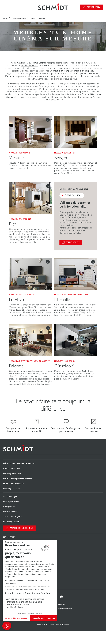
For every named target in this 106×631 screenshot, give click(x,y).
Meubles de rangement (19, 18)
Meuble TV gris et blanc (20, 219)
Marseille (62, 299)
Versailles (17, 157)
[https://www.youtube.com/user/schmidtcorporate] (61, 596)
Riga (12, 223)
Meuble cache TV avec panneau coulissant (29, 361)
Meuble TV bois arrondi (20, 153)
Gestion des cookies (58, 604)
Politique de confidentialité (63, 608)
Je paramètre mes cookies (16, 618)
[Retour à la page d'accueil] (53, 7)
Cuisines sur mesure (11, 468)
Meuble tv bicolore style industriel (71, 295)
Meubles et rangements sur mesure (18, 478)
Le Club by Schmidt (11, 521)
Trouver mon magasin (12, 516)
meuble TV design (29, 65)
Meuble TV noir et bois (64, 361)
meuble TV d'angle (62, 70)
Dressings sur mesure (12, 473)
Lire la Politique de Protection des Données (27, 593)
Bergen (60, 157)
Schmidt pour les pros (12, 488)
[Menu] (4, 7)
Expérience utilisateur (18, 604)
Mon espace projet (11, 501)
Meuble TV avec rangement (21, 295)
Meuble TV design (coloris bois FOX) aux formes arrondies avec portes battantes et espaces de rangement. (30, 165)
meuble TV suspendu (84, 70)
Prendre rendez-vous (21, 528)
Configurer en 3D (10, 506)
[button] (6, 626)
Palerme (16, 365)
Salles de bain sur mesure (13, 483)
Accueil (5, 18)
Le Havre (17, 299)
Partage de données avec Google (24, 602)
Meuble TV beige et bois (64, 153)
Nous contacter (9, 511)
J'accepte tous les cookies (43, 618)
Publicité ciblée (15, 607)
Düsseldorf (63, 365)
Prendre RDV (93, 7)
